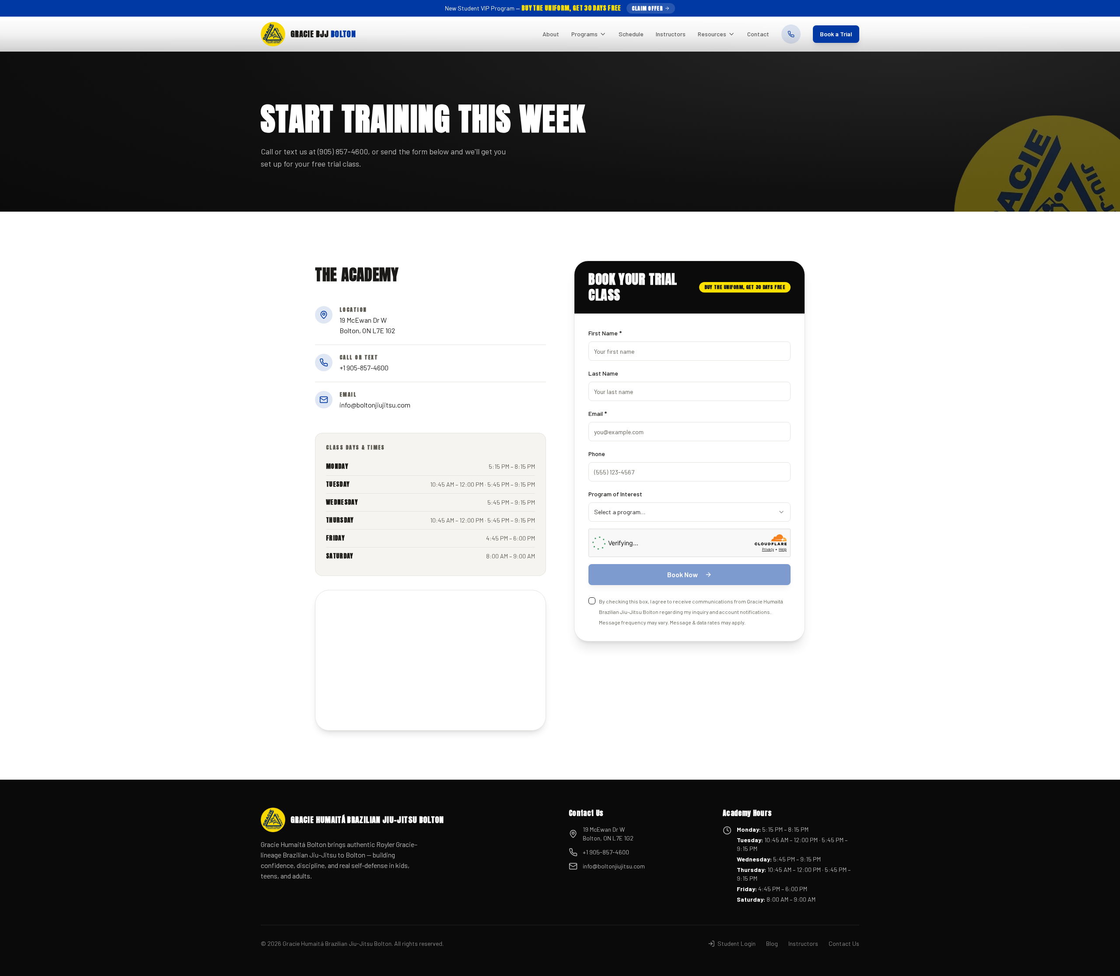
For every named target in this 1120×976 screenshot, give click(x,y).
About (550, 34)
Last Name (603, 373)
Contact (758, 34)
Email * (597, 413)
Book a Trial (836, 34)
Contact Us (844, 943)
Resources (712, 34)
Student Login (737, 943)
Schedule (631, 34)
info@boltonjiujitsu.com (614, 866)
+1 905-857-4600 (606, 852)
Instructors (671, 34)
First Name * (605, 333)
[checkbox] (591, 600)
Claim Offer (647, 8)
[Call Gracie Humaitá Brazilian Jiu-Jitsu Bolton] (791, 34)
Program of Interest (615, 494)
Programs (584, 34)
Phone (596, 453)
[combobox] (689, 512)
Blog (772, 943)
